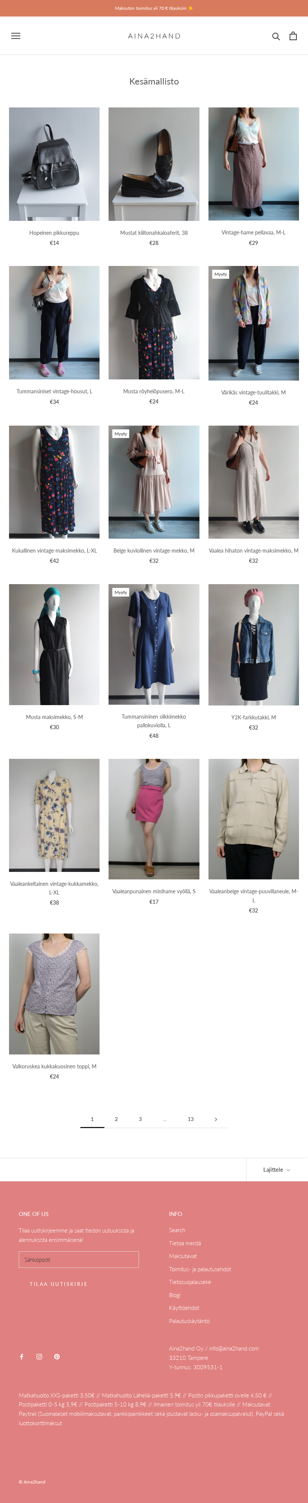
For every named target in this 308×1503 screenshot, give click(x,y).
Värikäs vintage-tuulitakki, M (253, 392)
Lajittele (274, 1169)
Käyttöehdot (184, 1307)
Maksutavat (183, 1255)
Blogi (175, 1295)
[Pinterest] (57, 1356)
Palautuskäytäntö (189, 1320)
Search (177, 1230)
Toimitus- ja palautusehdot (200, 1269)
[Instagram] (39, 1356)
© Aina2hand (32, 1482)
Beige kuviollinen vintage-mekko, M (154, 550)
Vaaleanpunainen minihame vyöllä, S (154, 891)
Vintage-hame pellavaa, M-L (253, 232)
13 (191, 1119)
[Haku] (276, 36)
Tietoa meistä (185, 1243)
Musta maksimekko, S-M (54, 717)
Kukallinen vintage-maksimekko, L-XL (54, 550)
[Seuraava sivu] (216, 1119)
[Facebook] (21, 1356)
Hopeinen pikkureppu (54, 233)
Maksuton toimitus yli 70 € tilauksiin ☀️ (154, 8)
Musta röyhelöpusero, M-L (153, 391)
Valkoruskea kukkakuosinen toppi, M (54, 1066)
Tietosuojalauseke (190, 1281)
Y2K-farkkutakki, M (253, 717)
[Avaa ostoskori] (293, 36)
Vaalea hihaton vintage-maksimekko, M (254, 550)
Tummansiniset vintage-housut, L (54, 391)
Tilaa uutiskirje (59, 1284)
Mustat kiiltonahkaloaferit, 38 (154, 233)
